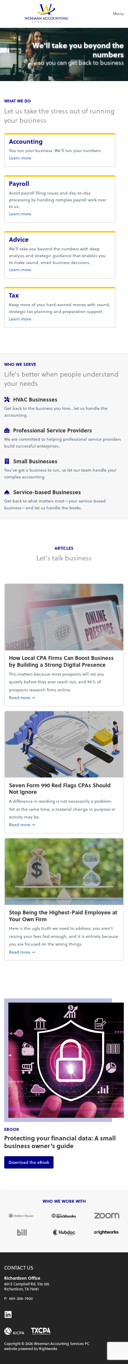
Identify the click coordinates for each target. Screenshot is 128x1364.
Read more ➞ (64, 697)
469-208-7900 (21, 1298)
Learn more (40, 157)
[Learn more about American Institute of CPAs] (14, 1331)
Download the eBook (31, 1162)
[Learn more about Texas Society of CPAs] (41, 1331)
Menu (118, 13)
